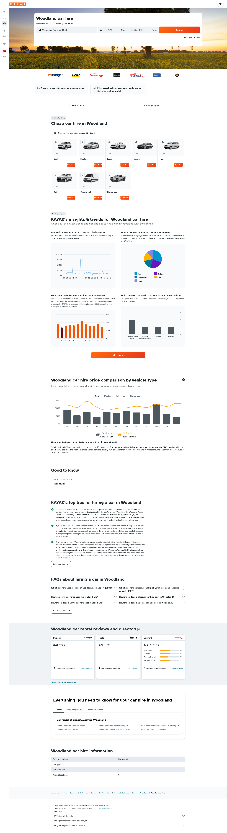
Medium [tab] (107, 396)
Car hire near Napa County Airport (153, 729)
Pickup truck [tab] (135, 396)
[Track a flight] (4, 36)
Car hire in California (121, 793)
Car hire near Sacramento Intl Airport (113, 725)
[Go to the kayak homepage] (17, 4)
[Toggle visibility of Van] (138, 273)
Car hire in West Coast (140, 793)
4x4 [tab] (117, 396)
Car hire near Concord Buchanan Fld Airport (115, 729)
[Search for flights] (4, 12)
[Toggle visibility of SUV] (157, 277)
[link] (118, 355)
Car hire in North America (79, 793)
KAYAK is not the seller (64, 816)
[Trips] (4, 43)
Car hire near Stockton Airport (69, 729)
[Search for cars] (4, 23)
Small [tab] (97, 396)
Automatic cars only (192, 37)
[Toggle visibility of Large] (138, 280)
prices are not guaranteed (103, 808)
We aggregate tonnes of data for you (70, 820)
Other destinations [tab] (95, 709)
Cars (65, 793)
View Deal (71, 165)
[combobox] (43, 23)
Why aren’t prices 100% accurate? (69, 825)
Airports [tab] (58, 709)
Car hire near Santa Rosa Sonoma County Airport (159, 725)
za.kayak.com (55, 793)
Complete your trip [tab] (74, 709)
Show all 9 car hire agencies (63, 682)
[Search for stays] (4, 17)
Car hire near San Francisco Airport (71, 725)
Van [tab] (124, 396)
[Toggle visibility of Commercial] (141, 277)
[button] (4, 4)
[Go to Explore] (4, 30)
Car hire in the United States (101, 793)
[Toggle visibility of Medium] (158, 273)
